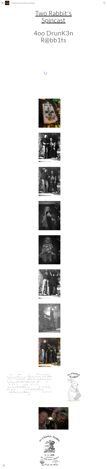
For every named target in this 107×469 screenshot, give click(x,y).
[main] (53, 26)
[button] (2, 3)
